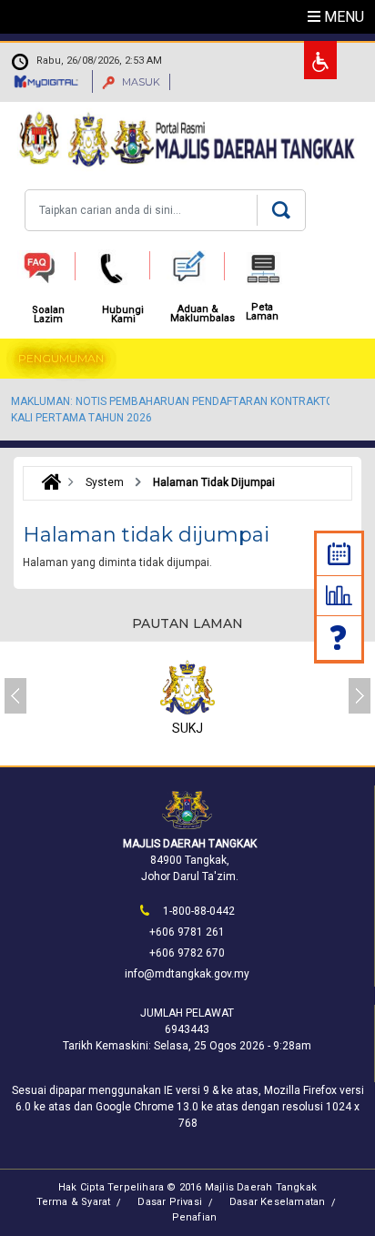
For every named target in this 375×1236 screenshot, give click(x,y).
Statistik (339, 595)
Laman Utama (46, 482)
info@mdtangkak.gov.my (187, 974)
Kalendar (339, 553)
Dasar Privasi (169, 1202)
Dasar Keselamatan (277, 1202)
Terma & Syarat (73, 1202)
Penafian (195, 1217)
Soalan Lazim (339, 637)
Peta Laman (262, 312)
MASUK (139, 82)
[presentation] (15, 696)
